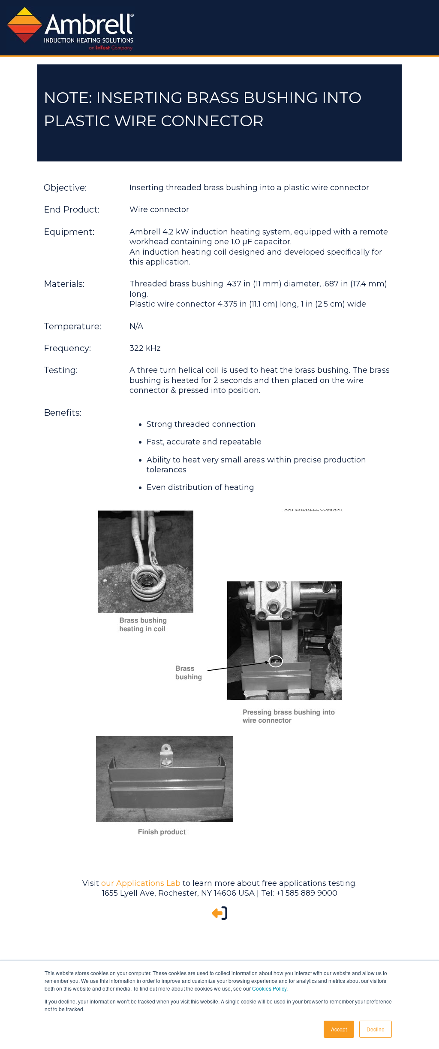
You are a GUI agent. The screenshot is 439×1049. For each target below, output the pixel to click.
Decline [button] (376, 1029)
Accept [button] (339, 1029)
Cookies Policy (269, 988)
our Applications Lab (140, 883)
